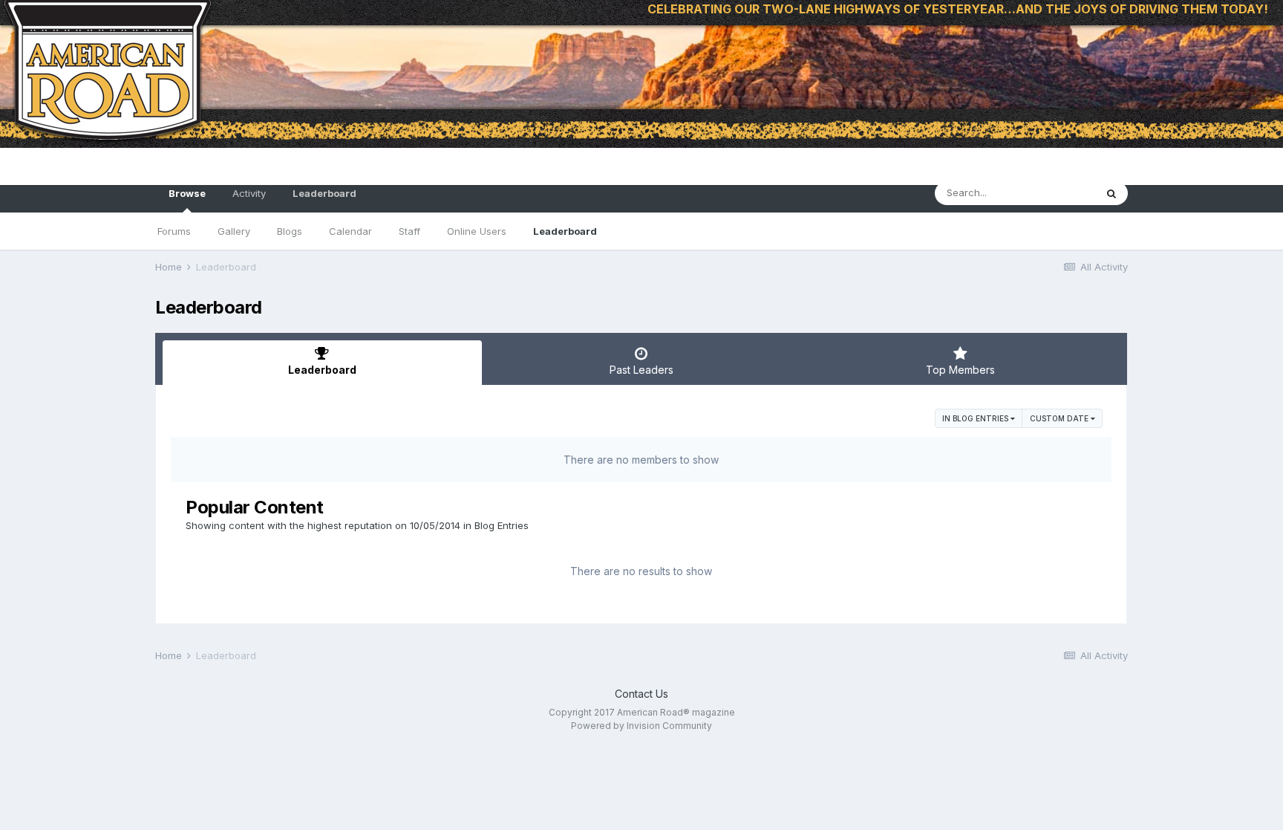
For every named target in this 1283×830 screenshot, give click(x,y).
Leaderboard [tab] (322, 369)
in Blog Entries (976, 418)
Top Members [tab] (960, 369)
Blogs (289, 231)
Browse (187, 193)
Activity (249, 193)
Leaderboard (565, 231)
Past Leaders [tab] (641, 369)
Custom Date (1060, 418)
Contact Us (641, 693)
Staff (409, 231)
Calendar (350, 231)
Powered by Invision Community (641, 725)
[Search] (1111, 193)
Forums (174, 231)
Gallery (234, 231)
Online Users (476, 231)
